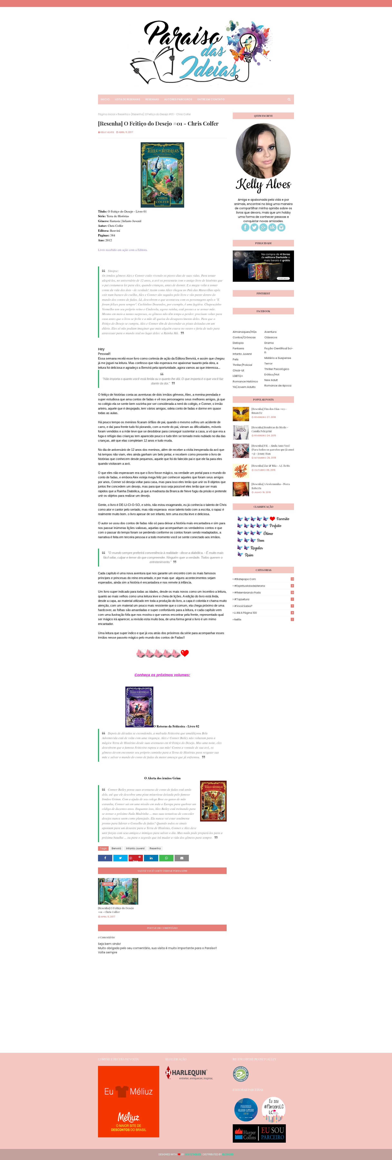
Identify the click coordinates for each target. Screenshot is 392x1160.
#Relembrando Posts (264, 592)
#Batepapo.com (264, 579)
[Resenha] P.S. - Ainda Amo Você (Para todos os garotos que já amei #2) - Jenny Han (273, 449)
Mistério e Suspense (277, 358)
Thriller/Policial (242, 365)
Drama (269, 343)
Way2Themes (193, 1154)
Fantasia (238, 348)
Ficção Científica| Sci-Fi (278, 350)
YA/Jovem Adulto (244, 387)
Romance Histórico (245, 381)
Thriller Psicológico (276, 369)
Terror (268, 363)
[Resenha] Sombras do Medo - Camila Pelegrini (270, 429)
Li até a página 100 (263, 613)
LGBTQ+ (238, 376)
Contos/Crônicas (244, 337)
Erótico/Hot (271, 374)
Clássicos (270, 337)
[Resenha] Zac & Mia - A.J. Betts (271, 465)
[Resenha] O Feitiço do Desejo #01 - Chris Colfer (116, 910)
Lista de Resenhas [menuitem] (127, 99)
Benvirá (116, 848)
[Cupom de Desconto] (128, 1136)
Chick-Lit (238, 370)
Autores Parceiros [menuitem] (178, 99)
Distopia (238, 343)
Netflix (263, 619)
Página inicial (106, 114)
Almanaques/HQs (245, 332)
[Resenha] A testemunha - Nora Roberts (271, 486)
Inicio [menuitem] (105, 99)
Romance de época (277, 385)
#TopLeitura (263, 599)
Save (135, 860)
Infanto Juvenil (135, 848)
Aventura (270, 332)
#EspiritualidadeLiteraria (263, 586)
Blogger (228, 1154)
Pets (235, 359)
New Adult (271, 380)
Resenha (123, 114)
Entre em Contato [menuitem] (211, 99)
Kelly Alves (107, 132)
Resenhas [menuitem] (152, 99)
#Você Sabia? (263, 606)
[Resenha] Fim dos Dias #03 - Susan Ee (269, 411)
